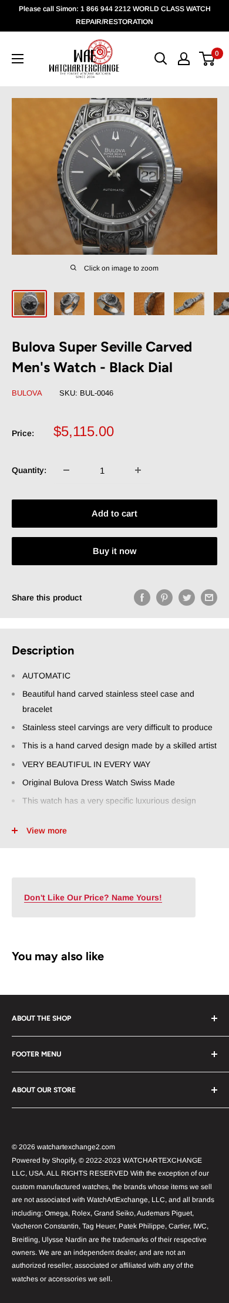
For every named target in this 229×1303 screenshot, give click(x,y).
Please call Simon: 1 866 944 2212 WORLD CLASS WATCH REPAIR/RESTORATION (115, 15)
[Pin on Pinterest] (164, 597)
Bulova (27, 393)
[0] (207, 59)
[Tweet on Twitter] (187, 597)
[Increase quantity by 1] (138, 470)
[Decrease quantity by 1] (66, 470)
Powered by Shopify (43, 1160)
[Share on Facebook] (142, 597)
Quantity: (29, 470)
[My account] (184, 58)
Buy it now (114, 551)
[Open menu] (17, 58)
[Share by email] (209, 597)
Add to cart (114, 513)
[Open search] (160, 58)
